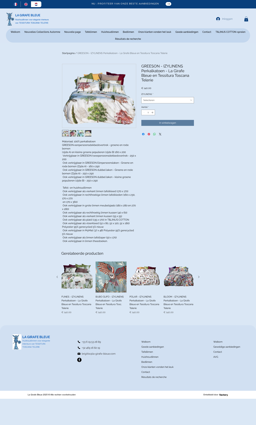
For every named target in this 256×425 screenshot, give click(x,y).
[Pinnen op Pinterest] (149, 134)
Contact (145, 372)
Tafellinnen (147, 351)
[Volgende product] (199, 277)
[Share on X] (160, 134)
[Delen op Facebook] (143, 134)
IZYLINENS (147, 94)
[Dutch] (36, 4)
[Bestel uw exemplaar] (168, 4)
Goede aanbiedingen (151, 346)
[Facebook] (79, 360)
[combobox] (167, 100)
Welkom (146, 341)
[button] (246, 18)
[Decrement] (143, 112)
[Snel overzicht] (77, 277)
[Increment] (153, 112)
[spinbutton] (148, 112)
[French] (16, 4)
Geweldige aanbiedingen (226, 346)
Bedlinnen (146, 362)
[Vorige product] (57, 277)
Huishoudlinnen (149, 356)
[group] (128, 287)
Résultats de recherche (151, 377)
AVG (215, 356)
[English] (26, 4)
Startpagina (68, 53)
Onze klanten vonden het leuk (151, 367)
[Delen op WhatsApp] (154, 134)
